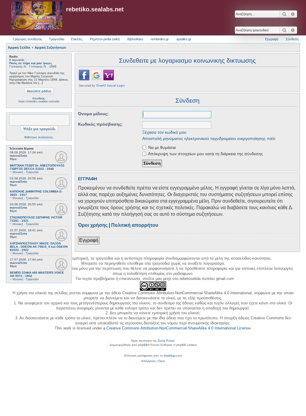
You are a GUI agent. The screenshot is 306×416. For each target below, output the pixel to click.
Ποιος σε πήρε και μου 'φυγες (30, 63)
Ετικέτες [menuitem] (76, 39)
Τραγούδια (56, 39)
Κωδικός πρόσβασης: (100, 124)
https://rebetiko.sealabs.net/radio (39, 101)
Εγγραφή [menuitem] (271, 39)
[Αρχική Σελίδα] (36, 15)
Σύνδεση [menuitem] (292, 39)
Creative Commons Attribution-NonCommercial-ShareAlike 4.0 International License (178, 328)
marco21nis (18, 155)
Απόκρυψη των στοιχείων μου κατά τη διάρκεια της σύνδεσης (205, 153)
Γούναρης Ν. (18, 66)
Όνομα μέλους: (93, 113)
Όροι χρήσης (93, 225)
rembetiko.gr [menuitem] (160, 39)
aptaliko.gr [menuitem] (183, 39)
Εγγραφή (88, 240)
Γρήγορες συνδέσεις (27, 39)
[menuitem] (148, 361)
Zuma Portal (165, 340)
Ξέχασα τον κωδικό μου (164, 132)
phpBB (143, 344)
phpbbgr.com (173, 355)
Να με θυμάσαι (161, 147)
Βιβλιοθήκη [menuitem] (135, 39)
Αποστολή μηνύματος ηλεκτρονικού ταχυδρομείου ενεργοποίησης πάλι (208, 138)
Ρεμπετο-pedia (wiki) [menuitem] (105, 39)
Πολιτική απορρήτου (134, 225)
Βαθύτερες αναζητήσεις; (39, 137)
